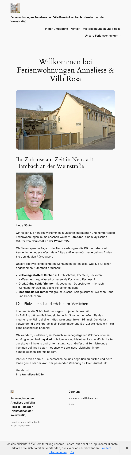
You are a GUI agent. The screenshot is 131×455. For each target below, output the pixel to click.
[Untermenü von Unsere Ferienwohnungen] (119, 35)
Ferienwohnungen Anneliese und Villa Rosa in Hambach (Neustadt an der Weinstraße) (23, 407)
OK (72, 452)
